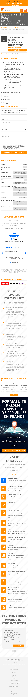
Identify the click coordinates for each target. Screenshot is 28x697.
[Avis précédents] (2, 253)
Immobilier (11, 545)
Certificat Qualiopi (14, 683)
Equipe (14, 675)
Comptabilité (11, 502)
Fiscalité (11, 27)
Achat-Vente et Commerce (15, 486)
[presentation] (13, 651)
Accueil (5, 27)
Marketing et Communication (16, 571)
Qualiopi (14, 677)
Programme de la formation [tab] (11, 92)
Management (12, 563)
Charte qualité (14, 693)
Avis (14, 674)
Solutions (14, 672)
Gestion (10, 529)
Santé (9, 605)
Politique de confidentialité (14, 682)
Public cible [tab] (6, 99)
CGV (14, 685)
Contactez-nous (15, 450)
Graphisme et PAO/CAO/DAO (16, 537)
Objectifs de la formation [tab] (10, 58)
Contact (14, 678)
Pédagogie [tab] (6, 103)
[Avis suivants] (25, 253)
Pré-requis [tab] (6, 96)
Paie (9, 579)
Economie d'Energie (13, 510)
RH (8, 597)
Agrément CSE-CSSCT (14, 688)
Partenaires (14, 691)
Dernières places (13, 478)
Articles (14, 694)
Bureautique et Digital (14, 494)
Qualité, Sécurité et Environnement (13, 588)
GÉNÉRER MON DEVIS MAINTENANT (14, 152)
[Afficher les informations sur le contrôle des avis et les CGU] (22, 241)
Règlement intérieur (14, 686)
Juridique (10, 553)
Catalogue (14, 671)
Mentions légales (14, 680)
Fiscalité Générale (19, 27)
